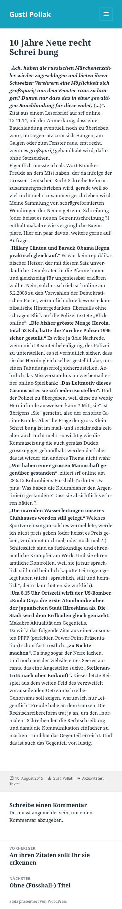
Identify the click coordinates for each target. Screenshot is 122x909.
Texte (14, 784)
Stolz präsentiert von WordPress (38, 901)
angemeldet (45, 812)
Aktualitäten (92, 778)
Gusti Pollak (30, 14)
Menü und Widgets (106, 20)
